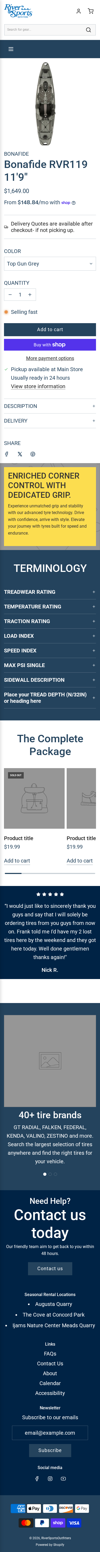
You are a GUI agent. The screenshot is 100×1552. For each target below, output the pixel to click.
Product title (18, 838)
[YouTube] (63, 1479)
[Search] (88, 30)
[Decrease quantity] (10, 294)
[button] (44, 1174)
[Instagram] (50, 1479)
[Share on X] (20, 454)
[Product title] (34, 798)
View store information (38, 386)
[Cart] (91, 11)
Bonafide (16, 154)
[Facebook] (37, 1479)
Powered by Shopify (50, 1545)
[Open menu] (11, 49)
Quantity (16, 283)
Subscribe (50, 1450)
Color (12, 251)
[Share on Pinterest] (33, 454)
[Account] (79, 11)
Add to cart (17, 860)
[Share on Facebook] (7, 454)
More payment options (50, 358)
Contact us (50, 1268)
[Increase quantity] (30, 294)
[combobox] (50, 29)
